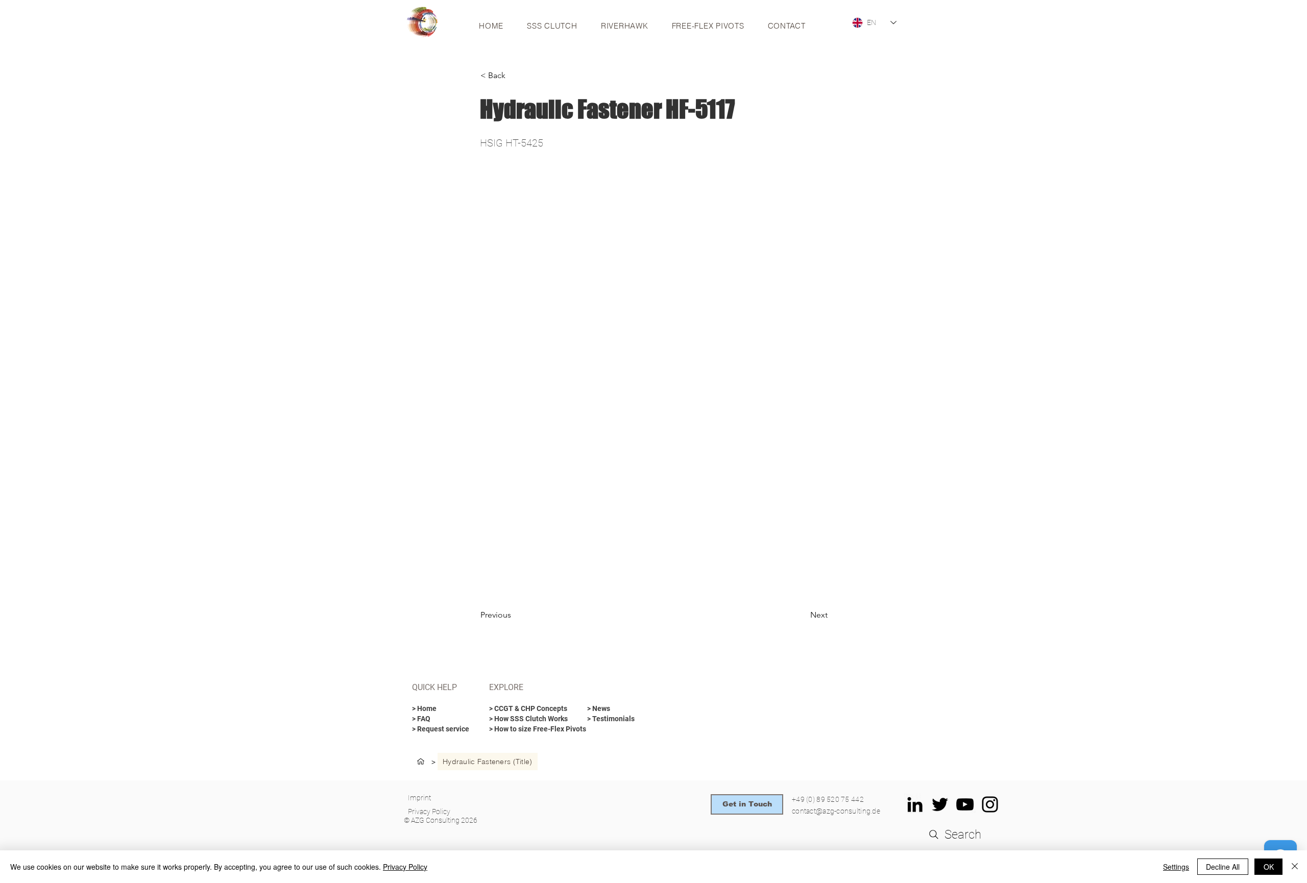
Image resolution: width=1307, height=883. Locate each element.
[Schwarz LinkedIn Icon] (915, 804)
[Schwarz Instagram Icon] (990, 804)
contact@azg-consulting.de (836, 811)
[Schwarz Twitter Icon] (940, 804)
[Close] (1295, 867)
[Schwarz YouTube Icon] (965, 804)
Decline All (1223, 867)
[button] (514, 75)
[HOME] (420, 761)
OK (1269, 867)
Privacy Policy (405, 867)
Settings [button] (1176, 867)
